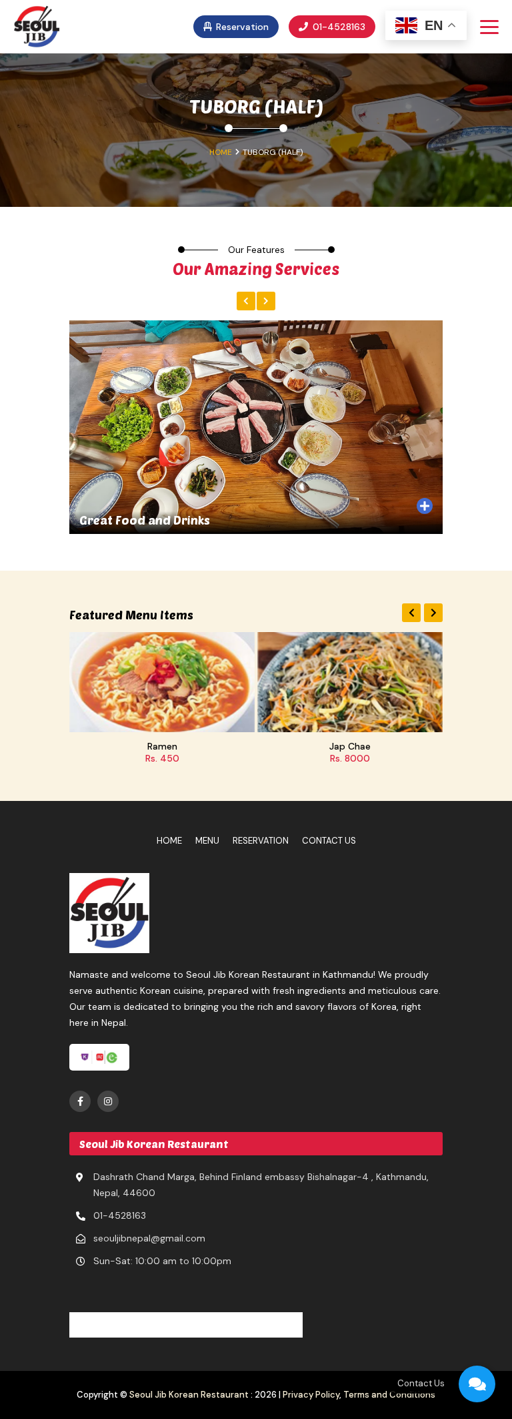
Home (220, 152)
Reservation (241, 27)
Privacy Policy (311, 1394)
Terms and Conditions (389, 1394)
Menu (207, 840)
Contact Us (329, 840)
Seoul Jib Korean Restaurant (189, 1394)
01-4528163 (337, 27)
